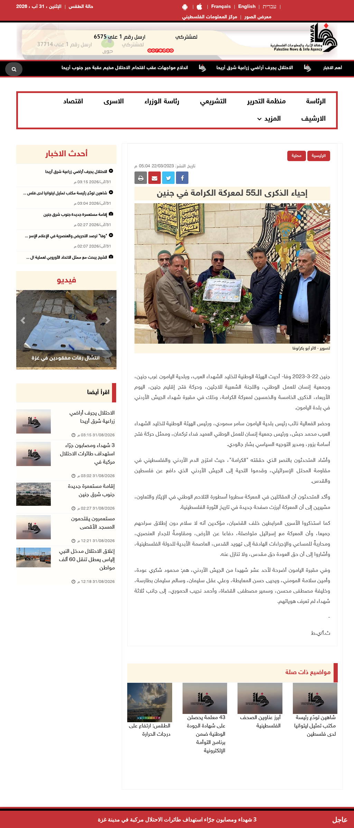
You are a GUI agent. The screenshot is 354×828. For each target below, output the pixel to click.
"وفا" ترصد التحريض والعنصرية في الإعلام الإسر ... (66, 236)
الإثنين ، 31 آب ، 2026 (39, 7)
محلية (296, 155)
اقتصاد (73, 101)
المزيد (272, 119)
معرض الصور (257, 17)
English (246, 7)
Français (221, 7)
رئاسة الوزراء (162, 101)
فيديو (66, 280)
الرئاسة (316, 101)
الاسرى (114, 101)
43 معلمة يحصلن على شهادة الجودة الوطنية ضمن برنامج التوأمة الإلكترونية (206, 734)
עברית (270, 6)
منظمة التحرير (266, 101)
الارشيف (313, 119)
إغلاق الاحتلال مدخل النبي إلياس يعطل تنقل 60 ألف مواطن (87, 559)
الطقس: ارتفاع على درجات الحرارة (149, 730)
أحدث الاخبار (66, 154)
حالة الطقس (81, 7)
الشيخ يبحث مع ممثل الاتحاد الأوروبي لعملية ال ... (66, 257)
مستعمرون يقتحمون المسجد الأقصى (93, 523)
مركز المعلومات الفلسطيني (209, 17)
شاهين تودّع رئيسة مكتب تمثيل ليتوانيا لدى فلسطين (315, 726)
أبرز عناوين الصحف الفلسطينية (260, 722)
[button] (23, 320)
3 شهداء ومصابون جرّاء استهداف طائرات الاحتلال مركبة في (87, 454)
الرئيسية (319, 155)
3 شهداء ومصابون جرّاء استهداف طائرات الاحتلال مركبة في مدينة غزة (177, 819)
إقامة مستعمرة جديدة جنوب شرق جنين (75, 214)
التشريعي (213, 101)
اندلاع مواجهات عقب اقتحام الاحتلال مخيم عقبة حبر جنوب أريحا (141, 68)
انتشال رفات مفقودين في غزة (66, 358)
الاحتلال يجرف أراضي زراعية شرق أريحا (271, 68)
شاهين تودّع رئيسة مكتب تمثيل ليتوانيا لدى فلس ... (65, 193)
